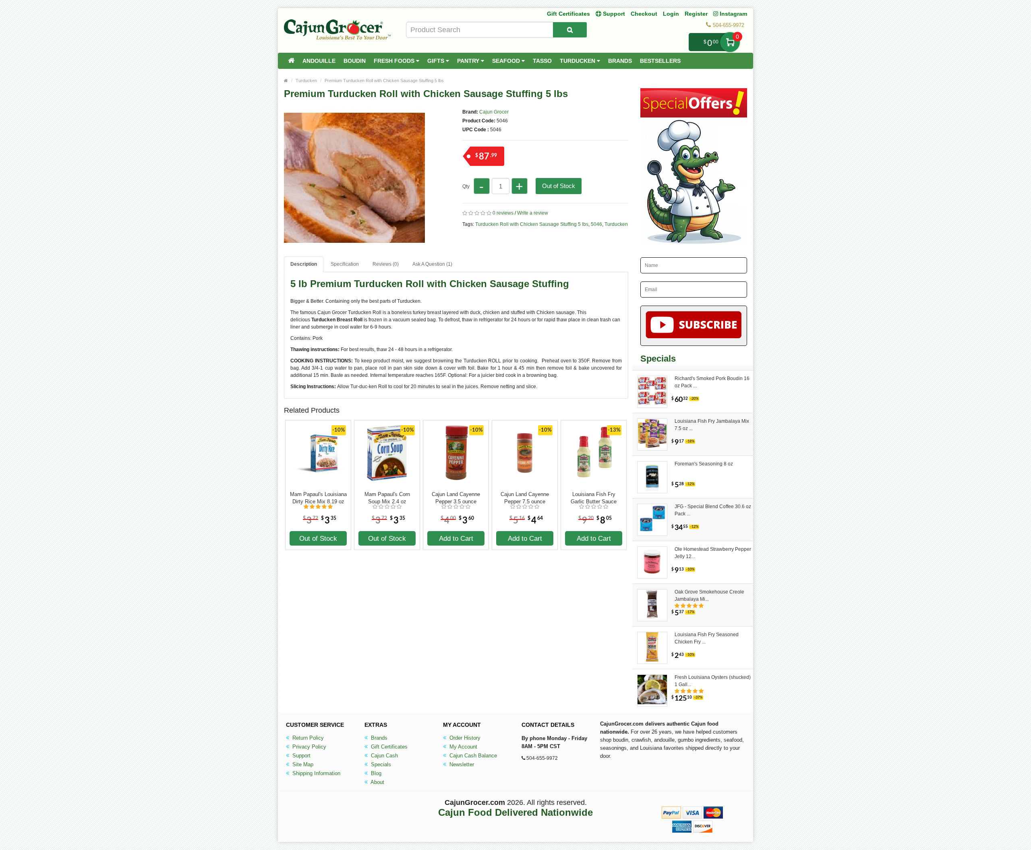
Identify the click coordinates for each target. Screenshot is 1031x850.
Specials (380, 764)
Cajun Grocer (494, 112)
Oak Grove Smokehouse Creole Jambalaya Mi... (709, 595)
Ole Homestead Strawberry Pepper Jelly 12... (713, 552)
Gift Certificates (568, 13)
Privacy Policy (308, 747)
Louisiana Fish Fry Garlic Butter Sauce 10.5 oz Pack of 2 (594, 498)
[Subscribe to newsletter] (693, 326)
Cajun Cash (383, 756)
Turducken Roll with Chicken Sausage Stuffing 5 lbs (531, 224)
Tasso (542, 61)
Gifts (436, 61)
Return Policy (307, 738)
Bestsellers (660, 61)
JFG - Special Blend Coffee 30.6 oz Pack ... (713, 510)
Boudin (355, 61)
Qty (466, 186)
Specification (345, 264)
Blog (375, 773)
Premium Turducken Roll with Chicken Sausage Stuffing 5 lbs (384, 80)
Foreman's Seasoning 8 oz (704, 464)
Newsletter (461, 764)
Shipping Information (315, 773)
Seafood (507, 61)
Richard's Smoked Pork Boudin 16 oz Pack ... (712, 382)
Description (303, 264)
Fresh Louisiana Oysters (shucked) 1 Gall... (713, 680)
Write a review (532, 213)
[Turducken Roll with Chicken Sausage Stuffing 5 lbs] (354, 245)
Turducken (578, 61)
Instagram (732, 13)
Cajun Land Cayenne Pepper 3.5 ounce (456, 498)
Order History (464, 738)
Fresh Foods (395, 61)
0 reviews (503, 213)
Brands (620, 61)
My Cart (730, 42)
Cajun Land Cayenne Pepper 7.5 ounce (525, 498)
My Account (462, 747)
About (376, 782)
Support (301, 756)
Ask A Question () (432, 264)
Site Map (302, 764)
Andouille (318, 61)
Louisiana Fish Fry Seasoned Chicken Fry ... (707, 638)
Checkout (644, 13)
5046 (596, 224)
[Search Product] (570, 29)
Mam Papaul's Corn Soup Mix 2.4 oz (387, 498)
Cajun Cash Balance (472, 756)
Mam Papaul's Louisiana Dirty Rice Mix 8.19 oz (318, 498)
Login (671, 13)
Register (696, 13)
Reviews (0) (386, 264)
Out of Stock (558, 185)
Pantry (469, 61)
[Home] (291, 61)
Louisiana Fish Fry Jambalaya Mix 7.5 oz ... (712, 424)
